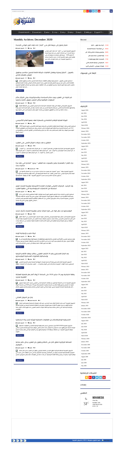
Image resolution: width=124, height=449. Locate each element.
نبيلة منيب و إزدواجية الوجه (26, 233)
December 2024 (85, 170)
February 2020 (85, 339)
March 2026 (84, 125)
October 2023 (85, 207)
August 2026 (84, 110)
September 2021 (85, 282)
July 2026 (83, 113)
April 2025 (84, 158)
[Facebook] (90, 11)
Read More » (49, 62)
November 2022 (85, 240)
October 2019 (85, 351)
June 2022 (84, 255)
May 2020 (84, 330)
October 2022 (85, 243)
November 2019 (85, 348)
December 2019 (85, 345)
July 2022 (83, 252)
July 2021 (83, 288)
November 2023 (85, 204)
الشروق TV (99, 32)
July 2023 (83, 216)
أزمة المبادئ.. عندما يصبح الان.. (96, 56)
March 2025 (84, 161)
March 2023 (84, 228)
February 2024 (85, 195)
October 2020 (85, 315)
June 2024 (84, 188)
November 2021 (85, 276)
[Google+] (87, 11)
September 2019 (85, 354)
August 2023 (84, 213)
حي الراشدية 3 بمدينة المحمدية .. (96, 49)
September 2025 (85, 143)
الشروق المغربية (20, 48)
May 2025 (84, 155)
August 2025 (84, 146)
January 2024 (84, 198)
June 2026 (84, 116)
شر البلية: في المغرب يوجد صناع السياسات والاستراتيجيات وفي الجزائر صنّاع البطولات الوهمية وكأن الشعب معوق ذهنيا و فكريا (44, 98)
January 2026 (84, 131)
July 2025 (83, 149)
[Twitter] (93, 11)
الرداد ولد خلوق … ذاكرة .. (98, 45)
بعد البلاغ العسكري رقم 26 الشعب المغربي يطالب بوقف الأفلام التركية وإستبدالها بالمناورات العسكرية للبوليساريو (42, 255)
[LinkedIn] (96, 11)
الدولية (79, 32)
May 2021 (83, 294)
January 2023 (84, 234)
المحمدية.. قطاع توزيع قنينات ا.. (96, 59)
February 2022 (85, 267)
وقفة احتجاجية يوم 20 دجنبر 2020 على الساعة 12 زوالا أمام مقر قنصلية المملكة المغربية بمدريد (45, 276)
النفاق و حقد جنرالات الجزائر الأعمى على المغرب (33, 142)
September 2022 (85, 246)
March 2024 (84, 191)
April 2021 (84, 297)
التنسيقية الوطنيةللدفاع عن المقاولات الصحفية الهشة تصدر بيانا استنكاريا (43, 320)
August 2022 (84, 249)
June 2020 (84, 327)
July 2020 (84, 324)
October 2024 (85, 176)
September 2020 (86, 318)
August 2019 (84, 357)
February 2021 (85, 303)
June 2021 (84, 291)
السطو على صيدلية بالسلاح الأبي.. (95, 63)
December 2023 (85, 201)
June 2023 (84, 219)
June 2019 (84, 363)
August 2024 (84, 182)
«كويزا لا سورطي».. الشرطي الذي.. (95, 66)
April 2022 (84, 261)
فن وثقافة (88, 32)
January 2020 (85, 342)
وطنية (71, 32)
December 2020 (85, 309)
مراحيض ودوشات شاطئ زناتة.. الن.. (95, 52)
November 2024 (85, 173)
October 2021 (85, 279)
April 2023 (84, 225)
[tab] (95, 45)
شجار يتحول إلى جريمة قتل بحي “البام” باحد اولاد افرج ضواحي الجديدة (42, 45)
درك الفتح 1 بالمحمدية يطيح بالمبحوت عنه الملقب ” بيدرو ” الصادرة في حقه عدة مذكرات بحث (44, 164)
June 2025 (84, 152)
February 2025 (85, 164)
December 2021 (85, 273)
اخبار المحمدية (37, 32)
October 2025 (85, 140)
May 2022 (84, 258)
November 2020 (85, 312)
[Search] (111, 11)
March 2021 (84, 300)
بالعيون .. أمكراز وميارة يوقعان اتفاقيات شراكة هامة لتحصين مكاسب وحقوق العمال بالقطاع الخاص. (44, 74)
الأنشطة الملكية (24, 32)
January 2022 (84, 270)
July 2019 (83, 360)
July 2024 (83, 185)
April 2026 (84, 122)
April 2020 (84, 333)
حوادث (55, 32)
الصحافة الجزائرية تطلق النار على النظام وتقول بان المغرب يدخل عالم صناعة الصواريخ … (43, 343)
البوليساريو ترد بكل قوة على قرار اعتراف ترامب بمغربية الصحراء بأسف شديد (44, 211)
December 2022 (85, 237)
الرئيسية (14, 32)
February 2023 (85, 231)
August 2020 (84, 321)
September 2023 (85, 210)
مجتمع (47, 32)
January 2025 (84, 167)
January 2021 (84, 306)
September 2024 (85, 179)
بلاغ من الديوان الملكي (24, 297)
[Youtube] (99, 11)
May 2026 (84, 119)
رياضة (63, 32)
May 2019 (83, 366)
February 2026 (85, 128)
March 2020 (84, 336)
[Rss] (84, 11)
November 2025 (85, 137)
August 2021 (84, 285)
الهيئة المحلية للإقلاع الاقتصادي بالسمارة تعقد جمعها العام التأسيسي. (42, 120)
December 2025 (85, 134)
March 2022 (84, 264)
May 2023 (84, 222)
